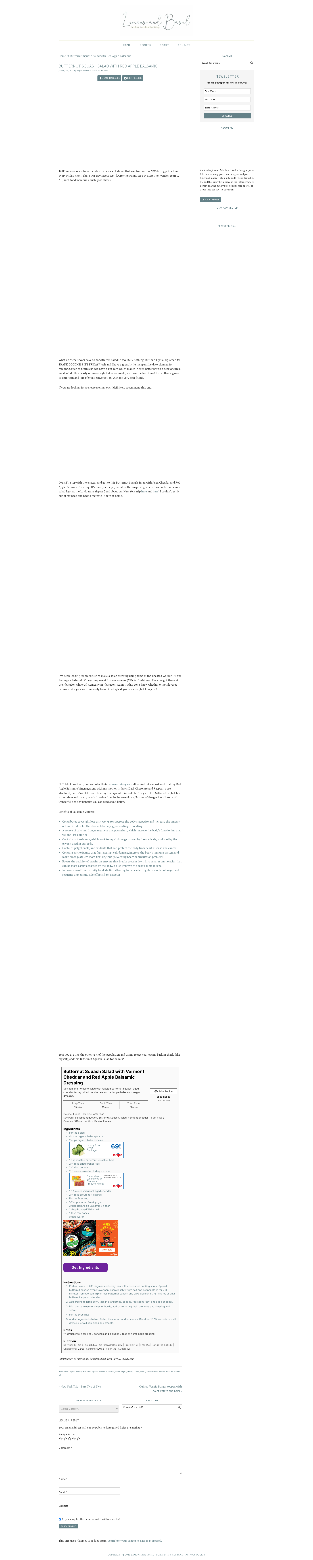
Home (62, 56)
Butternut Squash (90, 1371)
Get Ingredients (85, 1267)
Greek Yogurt (120, 1371)
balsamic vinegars (119, 784)
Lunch (136, 1371)
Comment (65, 1447)
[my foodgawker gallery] (227, 337)
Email (63, 1492)
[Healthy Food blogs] (227, 413)
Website (63, 1505)
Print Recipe (134, 78)
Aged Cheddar (76, 1371)
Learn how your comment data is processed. (135, 1540)
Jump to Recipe (111, 78)
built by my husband (169, 1554)
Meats (142, 1371)
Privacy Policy (195, 1554)
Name (63, 1479)
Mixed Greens (152, 1371)
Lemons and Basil (156, 18)
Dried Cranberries (106, 1371)
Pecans (162, 1371)
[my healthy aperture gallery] (227, 369)
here (144, 491)
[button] (158, 1097)
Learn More (210, 199)
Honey (130, 1371)
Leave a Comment (100, 70)
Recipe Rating (67, 1434)
